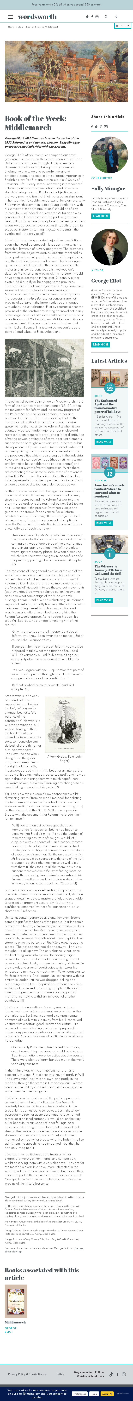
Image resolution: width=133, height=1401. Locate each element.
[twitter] (87, 17)
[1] (22, 1000)
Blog (20, 27)
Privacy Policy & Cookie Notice (27, 1374)
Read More (100, 216)
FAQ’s (60, 1374)
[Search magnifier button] (106, 16)
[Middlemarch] (16, 1302)
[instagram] (97, 17)
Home (11, 27)
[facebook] (92, 17)
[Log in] (116, 17)
